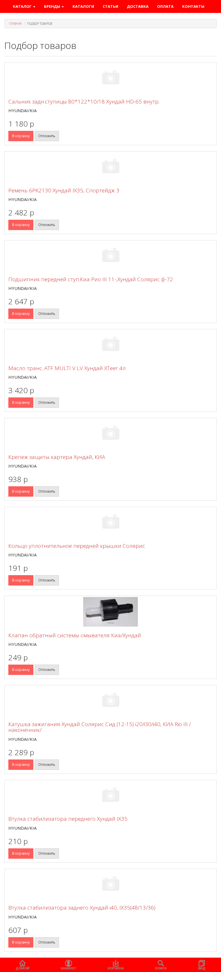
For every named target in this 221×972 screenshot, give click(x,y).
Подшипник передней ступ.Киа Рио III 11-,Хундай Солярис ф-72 (90, 279)
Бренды (52, 6)
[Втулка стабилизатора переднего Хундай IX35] (110, 795)
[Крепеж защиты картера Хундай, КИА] (110, 433)
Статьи (110, 6)
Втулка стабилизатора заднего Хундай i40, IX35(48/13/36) (81, 907)
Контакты (193, 6)
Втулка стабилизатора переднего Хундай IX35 (67, 818)
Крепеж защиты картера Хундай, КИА (56, 457)
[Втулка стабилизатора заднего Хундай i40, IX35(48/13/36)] (110, 884)
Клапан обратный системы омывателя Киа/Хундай (74, 635)
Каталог (23, 6)
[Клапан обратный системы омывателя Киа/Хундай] (110, 612)
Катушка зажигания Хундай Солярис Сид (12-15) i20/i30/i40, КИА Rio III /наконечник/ (99, 727)
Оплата (165, 6)
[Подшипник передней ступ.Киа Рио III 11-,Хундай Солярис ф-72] (110, 256)
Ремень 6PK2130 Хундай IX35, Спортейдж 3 (63, 190)
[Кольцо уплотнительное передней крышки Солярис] (110, 522)
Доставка (137, 6)
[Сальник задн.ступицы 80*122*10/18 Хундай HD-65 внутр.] (110, 78)
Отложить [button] (46, 135)
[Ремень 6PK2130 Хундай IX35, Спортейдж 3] (110, 167)
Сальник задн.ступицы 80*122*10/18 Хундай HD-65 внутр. (83, 101)
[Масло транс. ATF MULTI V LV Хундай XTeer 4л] (110, 344)
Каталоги (83, 6)
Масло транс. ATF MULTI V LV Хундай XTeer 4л (67, 368)
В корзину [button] (21, 135)
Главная (15, 24)
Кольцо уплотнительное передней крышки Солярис (76, 546)
